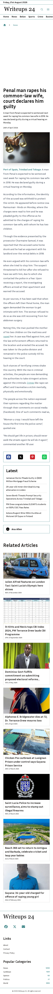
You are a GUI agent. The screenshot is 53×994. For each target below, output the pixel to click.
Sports (31, 16)
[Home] (4, 25)
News (14, 16)
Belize (23, 16)
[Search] (41, 9)
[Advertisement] (26, 57)
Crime (40, 16)
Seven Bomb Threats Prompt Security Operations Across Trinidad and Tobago (24, 497)
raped (6, 336)
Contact (6, 949)
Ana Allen (17, 529)
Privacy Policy (9, 953)
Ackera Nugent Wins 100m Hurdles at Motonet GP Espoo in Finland (23, 515)
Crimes (30, 382)
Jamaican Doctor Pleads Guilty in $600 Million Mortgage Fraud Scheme (24, 480)
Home (6, 16)
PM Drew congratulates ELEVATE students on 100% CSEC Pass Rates (26, 506)
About (5, 945)
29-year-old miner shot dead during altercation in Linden (23, 488)
